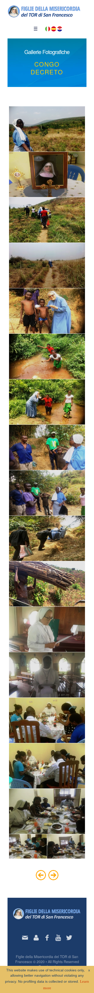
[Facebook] (47, 937)
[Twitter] (69, 937)
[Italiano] (47, 28)
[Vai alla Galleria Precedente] (41, 875)
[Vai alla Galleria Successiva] (53, 875)
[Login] (36, 937)
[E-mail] (25, 937)
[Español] (53, 28)
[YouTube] (58, 937)
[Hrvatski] (59, 28)
